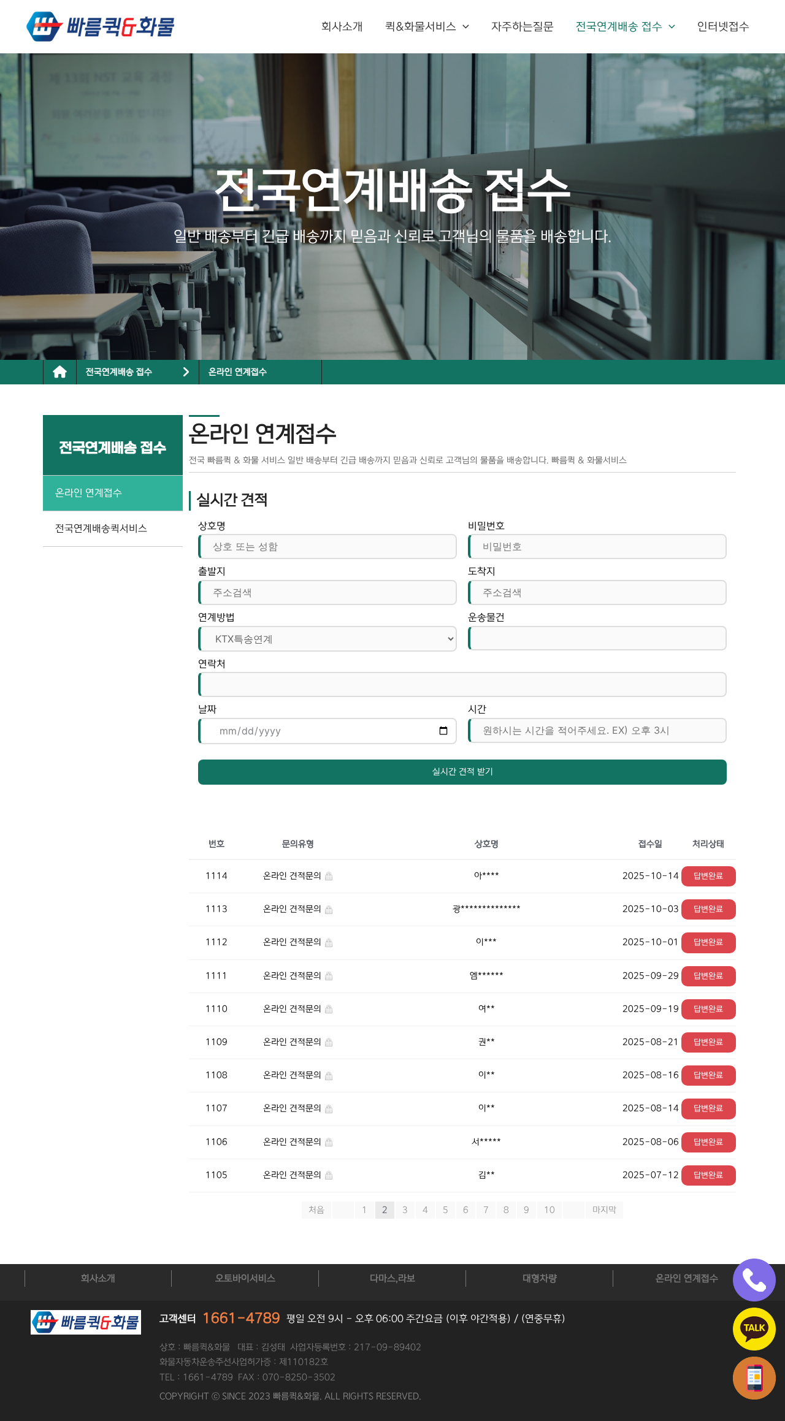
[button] (462, 26)
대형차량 (540, 1278)
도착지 (482, 571)
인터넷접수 (723, 27)
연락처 (212, 663)
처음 (316, 1210)
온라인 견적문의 (293, 876)
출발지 (212, 571)
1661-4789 (241, 1318)
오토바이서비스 (245, 1278)
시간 (477, 709)
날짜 (207, 709)
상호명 (212, 525)
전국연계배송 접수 (619, 27)
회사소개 (342, 27)
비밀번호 (486, 525)
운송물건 (486, 617)
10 (549, 1210)
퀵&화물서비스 (420, 27)
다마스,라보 (392, 1278)
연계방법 (216, 617)
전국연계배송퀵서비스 (101, 528)
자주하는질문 (522, 27)
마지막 (604, 1210)
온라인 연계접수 (238, 372)
